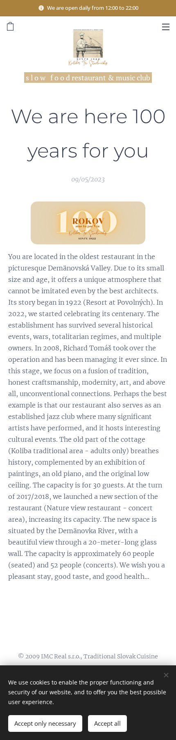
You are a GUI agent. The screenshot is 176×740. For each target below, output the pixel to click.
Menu (166, 26)
